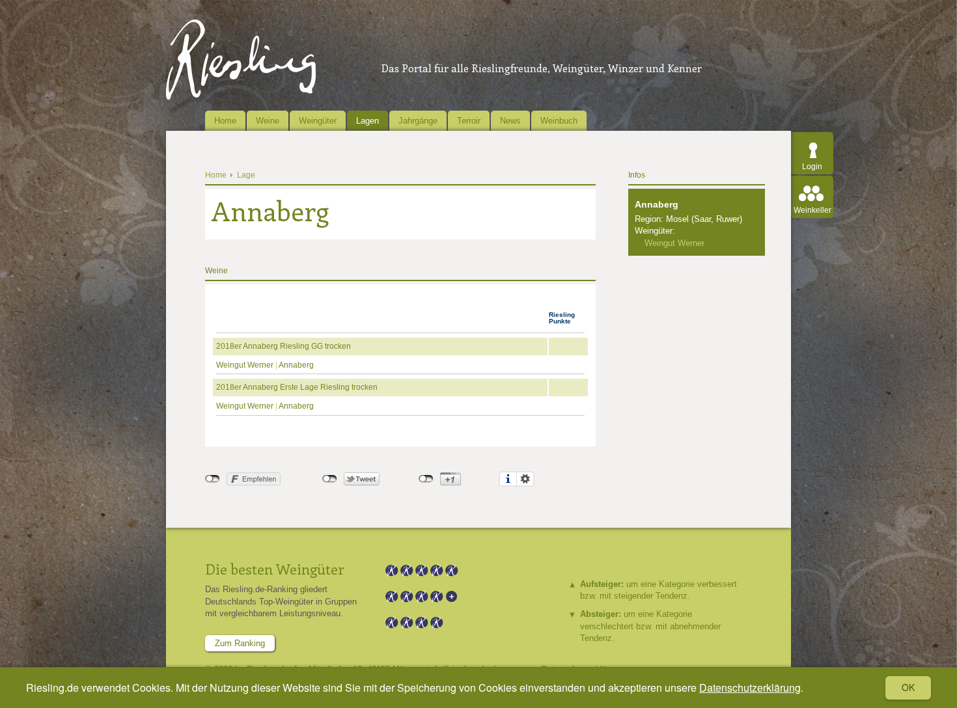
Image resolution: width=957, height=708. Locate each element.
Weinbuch (558, 121)
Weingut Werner (244, 365)
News (510, 121)
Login (812, 166)
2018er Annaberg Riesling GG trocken (283, 346)
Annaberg (296, 365)
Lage (246, 175)
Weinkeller (812, 210)
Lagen (367, 121)
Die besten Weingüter (274, 569)
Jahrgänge (417, 121)
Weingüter (318, 121)
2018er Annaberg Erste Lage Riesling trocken (297, 387)
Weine (267, 121)
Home (225, 121)
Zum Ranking (240, 643)
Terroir (468, 121)
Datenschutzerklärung (750, 687)
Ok (908, 687)
